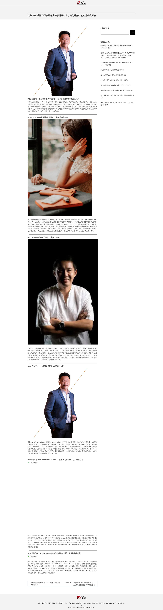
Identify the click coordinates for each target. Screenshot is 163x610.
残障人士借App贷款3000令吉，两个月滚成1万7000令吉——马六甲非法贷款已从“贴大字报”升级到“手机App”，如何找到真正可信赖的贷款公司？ (118, 55)
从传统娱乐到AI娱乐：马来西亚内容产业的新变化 (117, 90)
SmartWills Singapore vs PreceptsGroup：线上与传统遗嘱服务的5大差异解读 (80, 584)
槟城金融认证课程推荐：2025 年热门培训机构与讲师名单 (45, 584)
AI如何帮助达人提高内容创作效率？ (112, 70)
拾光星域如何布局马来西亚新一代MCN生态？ (115, 85)
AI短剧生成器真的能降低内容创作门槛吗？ (114, 80)
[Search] (132, 32)
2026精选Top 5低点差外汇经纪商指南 (113, 75)
